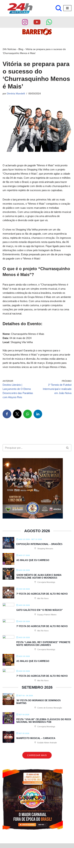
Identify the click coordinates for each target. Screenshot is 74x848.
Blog (20, 49)
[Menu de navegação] (67, 8)
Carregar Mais (37, 755)
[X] (17, 414)
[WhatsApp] (27, 414)
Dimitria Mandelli (16, 93)
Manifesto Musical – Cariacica (35, 738)
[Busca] (59, 8)
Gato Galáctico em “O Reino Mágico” (39, 610)
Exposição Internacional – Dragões (39, 544)
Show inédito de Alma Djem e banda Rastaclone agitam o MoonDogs (38, 576)
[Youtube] (37, 22)
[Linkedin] (38, 414)
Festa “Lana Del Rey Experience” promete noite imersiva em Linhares (43, 643)
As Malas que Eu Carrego (32, 560)
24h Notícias (9, 49)
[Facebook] (7, 414)
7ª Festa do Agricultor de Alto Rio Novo (42, 594)
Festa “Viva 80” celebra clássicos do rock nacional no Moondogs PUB (43, 720)
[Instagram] (25, 22)
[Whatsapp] (49, 22)
